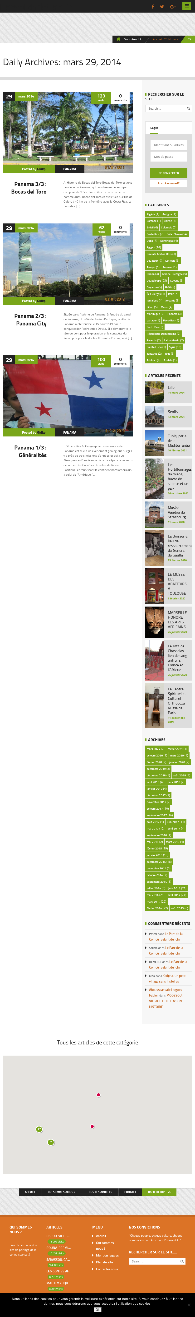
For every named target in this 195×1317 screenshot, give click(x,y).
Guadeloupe (154, 280)
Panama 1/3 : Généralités (30, 451)
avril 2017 (174, 828)
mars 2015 (173, 842)
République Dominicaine (161, 334)
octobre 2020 (155, 755)
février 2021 (175, 749)
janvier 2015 (154, 855)
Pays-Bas (169, 320)
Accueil (157, 39)
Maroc (164, 307)
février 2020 (154, 762)
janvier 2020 (177, 762)
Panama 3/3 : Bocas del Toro (29, 187)
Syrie (172, 347)
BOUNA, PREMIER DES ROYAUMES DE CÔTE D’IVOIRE (58, 1247)
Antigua (167, 214)
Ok (98, 1310)
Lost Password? (169, 183)
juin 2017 (173, 822)
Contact (130, 1192)
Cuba (150, 241)
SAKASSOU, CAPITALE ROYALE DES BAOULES (58, 1259)
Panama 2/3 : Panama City (30, 319)
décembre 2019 (156, 769)
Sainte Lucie (154, 347)
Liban (150, 307)
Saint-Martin (172, 340)
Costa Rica (153, 234)
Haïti (168, 287)
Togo (167, 354)
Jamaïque (152, 300)
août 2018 (179, 775)
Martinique (153, 314)
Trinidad (151, 360)
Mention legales (107, 1255)
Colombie (166, 227)
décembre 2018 (156, 775)
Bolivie (168, 221)
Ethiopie (170, 261)
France (167, 267)
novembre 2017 (156, 802)
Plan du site (104, 1262)
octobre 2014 (155, 875)
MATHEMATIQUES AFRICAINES (58, 1283)
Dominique (167, 241)
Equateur (152, 261)
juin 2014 (174, 888)
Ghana (151, 274)
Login (154, 128)
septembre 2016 (157, 835)
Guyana (174, 280)
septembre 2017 (157, 815)
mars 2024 (153, 749)
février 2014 (154, 908)
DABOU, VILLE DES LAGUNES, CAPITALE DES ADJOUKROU (58, 1236)
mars (174, 39)
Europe (151, 267)
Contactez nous (107, 1269)
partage (151, 320)
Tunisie (168, 360)
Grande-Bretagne (172, 274)
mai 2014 (153, 895)
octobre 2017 (155, 809)
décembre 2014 (156, 862)
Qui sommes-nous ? (61, 1192)
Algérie (151, 214)
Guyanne (152, 287)
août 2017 (153, 822)
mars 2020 (177, 755)
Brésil (150, 227)
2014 (167, 39)
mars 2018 (173, 782)
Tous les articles (99, 1192)
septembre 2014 (157, 882)
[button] (92, 1126)
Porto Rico (153, 327)
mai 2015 (153, 842)
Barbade (151, 221)
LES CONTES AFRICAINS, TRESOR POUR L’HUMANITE (58, 1271)
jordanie (170, 300)
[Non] (189, 1305)
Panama (69, 168)
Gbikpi (42, 168)
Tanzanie (152, 354)
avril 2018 (153, 782)
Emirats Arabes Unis (159, 254)
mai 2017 (153, 828)
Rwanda (151, 340)
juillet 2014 (154, 888)
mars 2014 (153, 902)
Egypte (151, 247)
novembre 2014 (156, 868)
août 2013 (177, 908)
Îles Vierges (154, 294)
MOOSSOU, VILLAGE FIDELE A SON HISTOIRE (165, 1001)
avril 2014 (174, 895)
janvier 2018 (154, 789)
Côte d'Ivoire (174, 234)
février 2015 (154, 848)
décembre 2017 (156, 795)
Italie (171, 294)
